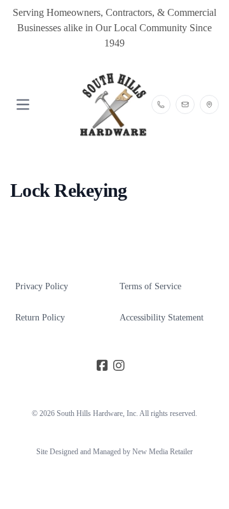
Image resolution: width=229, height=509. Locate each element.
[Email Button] (185, 104)
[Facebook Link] (102, 366)
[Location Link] (209, 104)
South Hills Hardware (90, 413)
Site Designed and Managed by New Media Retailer (114, 451)
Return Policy (40, 317)
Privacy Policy (41, 286)
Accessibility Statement (162, 317)
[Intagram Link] (119, 366)
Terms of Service (150, 286)
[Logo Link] (114, 104)
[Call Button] (161, 104)
